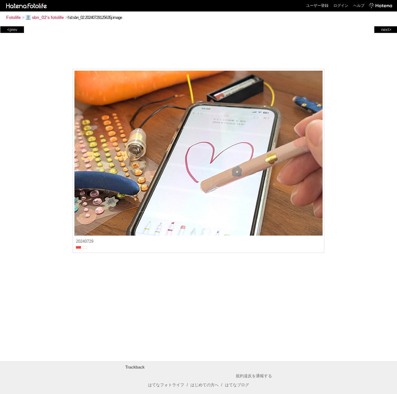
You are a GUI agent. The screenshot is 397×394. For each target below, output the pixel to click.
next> (386, 29)
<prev (12, 29)
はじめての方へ (204, 385)
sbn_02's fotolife (48, 17)
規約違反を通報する (254, 376)
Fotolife (13, 17)
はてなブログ (237, 385)
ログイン (340, 5)
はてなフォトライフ (166, 385)
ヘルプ (358, 5)
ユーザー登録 (317, 5)
